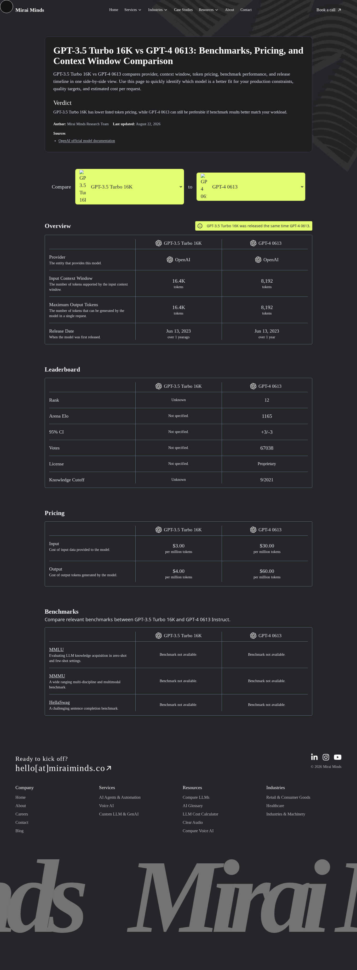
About (229, 10)
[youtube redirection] (338, 757)
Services (130, 10)
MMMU (57, 675)
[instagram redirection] (326, 757)
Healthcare (275, 805)
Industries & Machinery (285, 814)
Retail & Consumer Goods (288, 797)
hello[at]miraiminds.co (60, 768)
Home (113, 10)
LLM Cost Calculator (200, 814)
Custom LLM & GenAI (119, 814)
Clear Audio (193, 822)
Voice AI (106, 805)
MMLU (56, 649)
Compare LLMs (196, 797)
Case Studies (183, 10)
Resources (206, 10)
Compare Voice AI (198, 831)
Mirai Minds (29, 10)
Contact (246, 10)
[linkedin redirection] (314, 757)
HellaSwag (59, 702)
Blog (19, 831)
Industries (155, 10)
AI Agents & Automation (120, 797)
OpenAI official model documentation (87, 141)
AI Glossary (193, 805)
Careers (21, 814)
